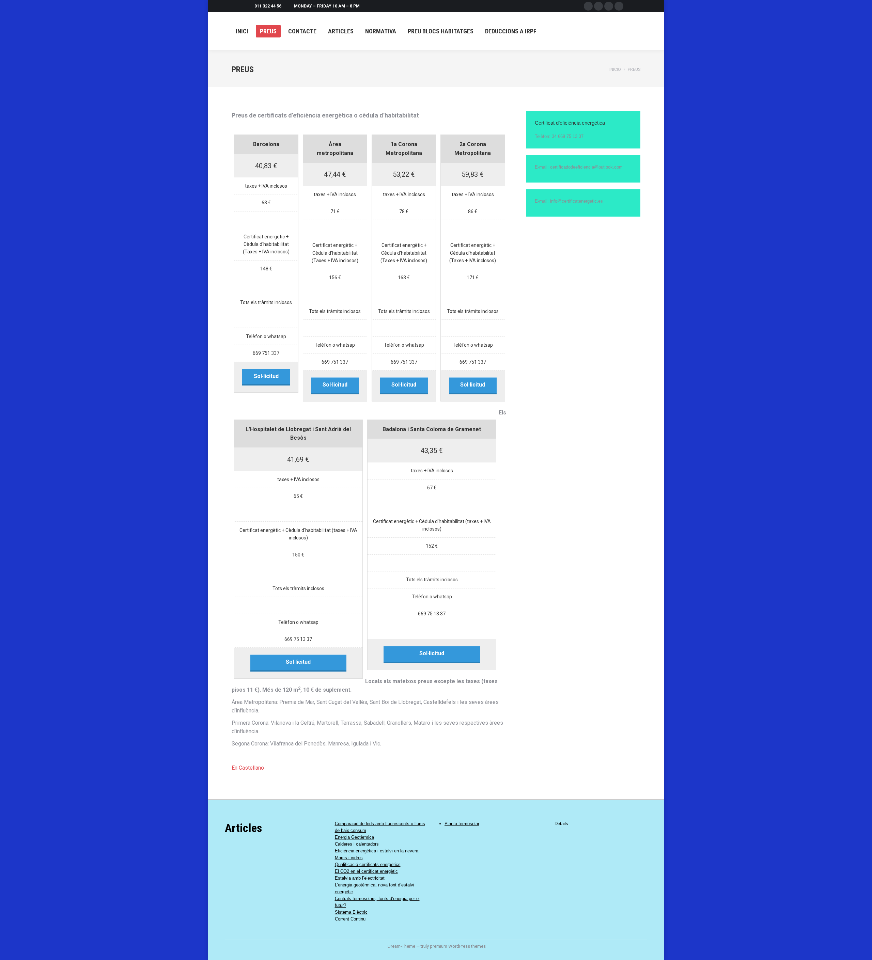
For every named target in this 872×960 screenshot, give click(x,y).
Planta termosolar (462, 823)
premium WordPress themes (458, 946)
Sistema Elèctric (351, 912)
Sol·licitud (266, 376)
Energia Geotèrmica (354, 837)
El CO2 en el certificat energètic (366, 871)
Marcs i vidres (349, 857)
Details (561, 823)
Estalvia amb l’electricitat (360, 878)
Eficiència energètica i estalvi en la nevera (376, 850)
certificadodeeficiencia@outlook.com (586, 167)
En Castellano (248, 768)
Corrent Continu (350, 919)
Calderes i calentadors (357, 844)
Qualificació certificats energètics (368, 864)
